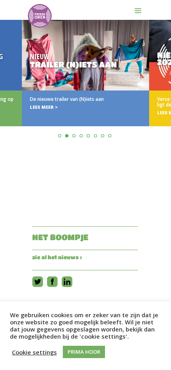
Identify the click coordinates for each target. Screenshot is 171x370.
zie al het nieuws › (57, 257)
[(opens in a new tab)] (85, 73)
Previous (7, 92)
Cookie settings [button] (34, 352)
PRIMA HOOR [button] (84, 351)
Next (163, 92)
